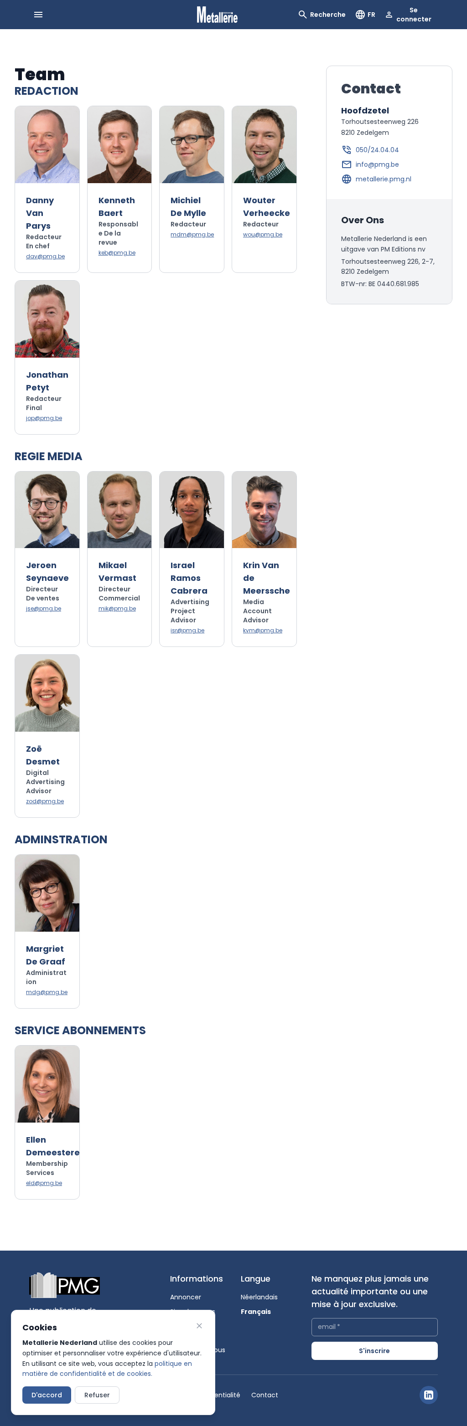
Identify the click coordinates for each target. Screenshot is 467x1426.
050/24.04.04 (377, 149)
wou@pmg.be (262, 234)
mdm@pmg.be (192, 234)
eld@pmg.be (44, 1183)
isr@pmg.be (187, 630)
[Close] (199, 1325)
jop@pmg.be (44, 418)
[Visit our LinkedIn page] (429, 1395)
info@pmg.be (377, 164)
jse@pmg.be (43, 608)
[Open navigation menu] (38, 14)
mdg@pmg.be (46, 992)
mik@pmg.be (117, 608)
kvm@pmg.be (262, 630)
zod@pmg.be (45, 801)
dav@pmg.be (45, 256)
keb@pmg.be (117, 252)
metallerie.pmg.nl (383, 179)
